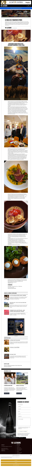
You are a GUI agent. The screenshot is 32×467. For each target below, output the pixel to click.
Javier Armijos (17, 365)
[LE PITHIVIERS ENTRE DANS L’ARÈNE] (10, 378)
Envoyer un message (23, 431)
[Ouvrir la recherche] (27, 5)
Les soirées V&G (19, 452)
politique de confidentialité (24, 435)
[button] (30, 455)
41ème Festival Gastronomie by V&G (16, 8)
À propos (18, 446)
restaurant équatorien (7, 366)
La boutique (19, 453)
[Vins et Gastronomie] (16, 443)
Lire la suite (6, 393)
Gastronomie (19, 447)
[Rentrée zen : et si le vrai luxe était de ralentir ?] (22, 378)
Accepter (16, 460)
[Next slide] (29, 381)
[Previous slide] (2, 381)
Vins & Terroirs (19, 450)
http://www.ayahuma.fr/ (12, 288)
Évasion (18, 451)
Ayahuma (5, 365)
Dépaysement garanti (11, 365)
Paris (21, 365)
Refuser (16, 462)
